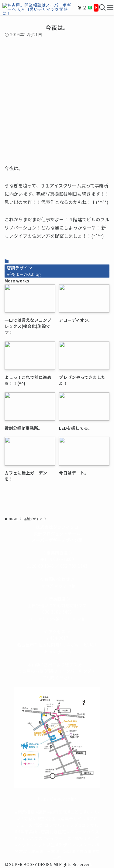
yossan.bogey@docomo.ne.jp (57, 618)
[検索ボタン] (102, 7)
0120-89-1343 (40, 566)
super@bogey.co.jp (57, 586)
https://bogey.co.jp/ (57, 799)
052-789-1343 (74, 566)
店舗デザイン (19, 267)
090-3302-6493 (57, 612)
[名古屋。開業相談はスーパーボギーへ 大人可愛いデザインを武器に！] (37, 7)
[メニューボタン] (110, 7)
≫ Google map (57, 651)
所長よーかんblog (24, 274)
